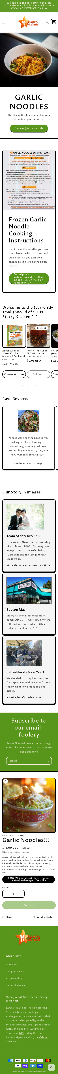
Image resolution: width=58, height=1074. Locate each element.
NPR (21, 1033)
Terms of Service (15, 985)
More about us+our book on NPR (26, 565)
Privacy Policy (14, 978)
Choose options (14, 374)
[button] (3, 22)
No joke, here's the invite (21, 697)
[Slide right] (35, 386)
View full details (42, 917)
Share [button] (9, 917)
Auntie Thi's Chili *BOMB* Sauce (37, 352)
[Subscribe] (48, 761)
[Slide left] (22, 386)
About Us (11, 964)
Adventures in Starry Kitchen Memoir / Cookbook (13, 353)
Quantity (7, 887)
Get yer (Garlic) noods (29, 128)
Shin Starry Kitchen (25, 1071)
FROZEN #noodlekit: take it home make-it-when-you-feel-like (28, 879)
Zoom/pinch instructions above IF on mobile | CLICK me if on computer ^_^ (28, 278)
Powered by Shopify (39, 1071)
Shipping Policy (15, 971)
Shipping (6, 852)
